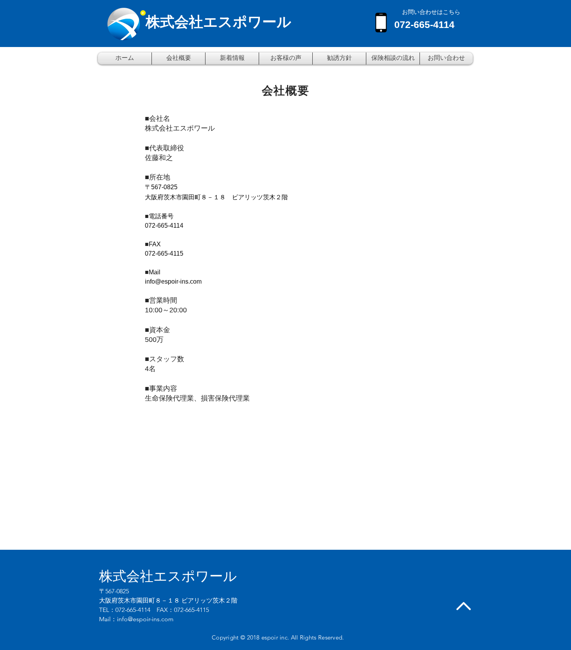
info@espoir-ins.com (173, 281)
